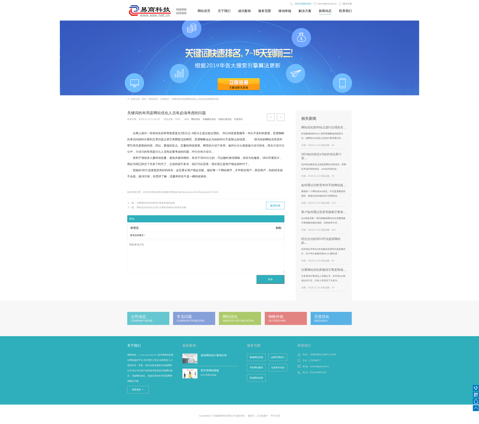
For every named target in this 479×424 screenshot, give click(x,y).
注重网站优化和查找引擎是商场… (323, 269)
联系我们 (345, 11)
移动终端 (284, 11)
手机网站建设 (256, 367)
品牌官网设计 (278, 357)
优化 (158, 151)
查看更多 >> (138, 389)
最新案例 (189, 345)
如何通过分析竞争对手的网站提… (323, 185)
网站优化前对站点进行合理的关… (323, 127)
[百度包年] (239, 58)
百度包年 (238, 119)
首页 (144, 99)
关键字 (215, 145)
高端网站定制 (256, 357)
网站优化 (195, 119)
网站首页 (204, 11)
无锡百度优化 (225, 119)
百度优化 (164, 99)
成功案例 (244, 11)
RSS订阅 (275, 415)
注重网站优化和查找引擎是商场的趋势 (156, 203)
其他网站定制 (256, 378)
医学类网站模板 (210, 370)
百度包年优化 (278, 367)
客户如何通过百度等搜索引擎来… (323, 212)
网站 (225, 133)
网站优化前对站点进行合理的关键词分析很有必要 (161, 207)
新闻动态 (325, 11)
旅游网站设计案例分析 (214, 355)
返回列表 (275, 205)
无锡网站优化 (209, 119)
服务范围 (264, 11)
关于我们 (224, 11)
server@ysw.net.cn (319, 366)
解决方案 (305, 11)
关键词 (255, 145)
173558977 (315, 360)
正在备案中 (262, 415)
